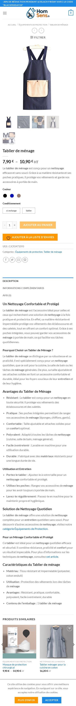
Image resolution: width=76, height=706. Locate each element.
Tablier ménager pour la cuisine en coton (53, 666)
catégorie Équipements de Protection (25, 528)
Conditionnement (12, 203)
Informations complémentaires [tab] (23, 288)
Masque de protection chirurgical (15, 666)
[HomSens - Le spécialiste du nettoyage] (38, 13)
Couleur (7, 189)
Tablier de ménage (59, 25)
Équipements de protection (33, 25)
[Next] (73, 651)
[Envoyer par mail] (19, 260)
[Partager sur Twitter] (12, 260)
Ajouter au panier (37, 224)
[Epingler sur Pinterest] (25, 260)
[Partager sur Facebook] (6, 260)
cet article (52, 556)
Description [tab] (10, 281)
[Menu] (5, 13)
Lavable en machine (43, 445)
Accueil (12, 25)
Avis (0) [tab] (7, 295)
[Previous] (2, 651)
